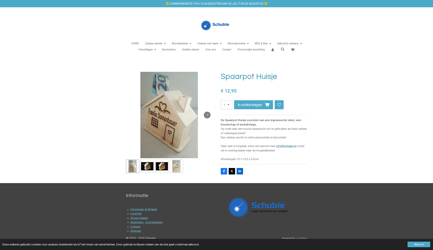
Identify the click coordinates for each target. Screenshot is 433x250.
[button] (132, 166)
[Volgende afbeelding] (207, 115)
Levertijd (136, 213)
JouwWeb (301, 238)
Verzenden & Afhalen (143, 209)
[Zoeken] (282, 49)
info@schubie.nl (286, 146)
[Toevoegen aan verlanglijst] (279, 104)
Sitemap (135, 231)
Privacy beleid (139, 218)
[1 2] (226, 104)
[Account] (272, 49)
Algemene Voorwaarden (146, 222)
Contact (135, 226)
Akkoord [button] (419, 244)
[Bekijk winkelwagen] (292, 49)
